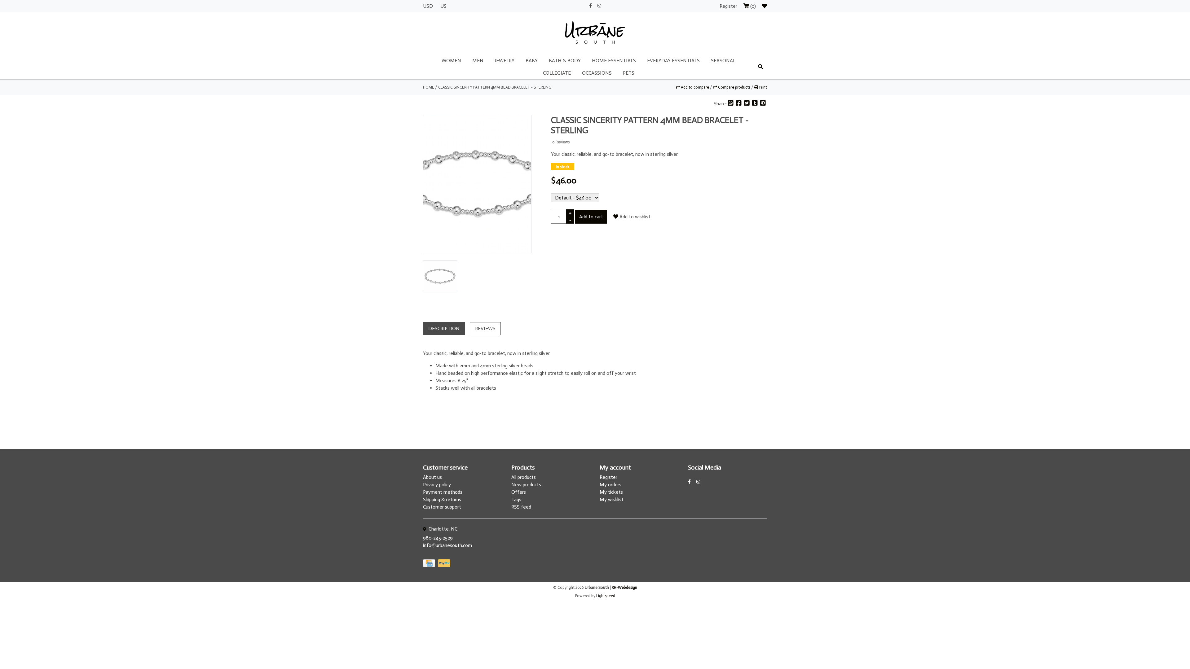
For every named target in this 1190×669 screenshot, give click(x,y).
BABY (532, 60)
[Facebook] (739, 104)
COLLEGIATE (557, 73)
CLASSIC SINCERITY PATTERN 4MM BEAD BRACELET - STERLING (494, 87)
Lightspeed (605, 595)
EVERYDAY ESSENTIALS (673, 60)
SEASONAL (723, 60)
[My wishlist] (764, 6)
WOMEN (451, 60)
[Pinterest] (763, 104)
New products (526, 485)
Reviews (485, 328)
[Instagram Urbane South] (599, 5)
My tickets (611, 492)
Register (729, 6)
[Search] (760, 67)
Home (428, 87)
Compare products (734, 87)
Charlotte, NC (442, 529)
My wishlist (612, 499)
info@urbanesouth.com (447, 545)
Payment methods (442, 492)
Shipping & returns (442, 499)
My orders (610, 485)
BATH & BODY (565, 60)
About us (432, 477)
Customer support (442, 507)
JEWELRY (504, 60)
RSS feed (521, 507)
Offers (518, 492)
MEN (477, 60)
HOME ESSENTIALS (614, 60)
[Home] (595, 33)
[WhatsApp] (731, 104)
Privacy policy (437, 485)
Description (444, 328)
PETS (628, 73)
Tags (516, 499)
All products (523, 477)
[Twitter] (747, 104)
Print (762, 87)
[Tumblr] (755, 104)
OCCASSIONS (597, 73)
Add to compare (695, 87)
